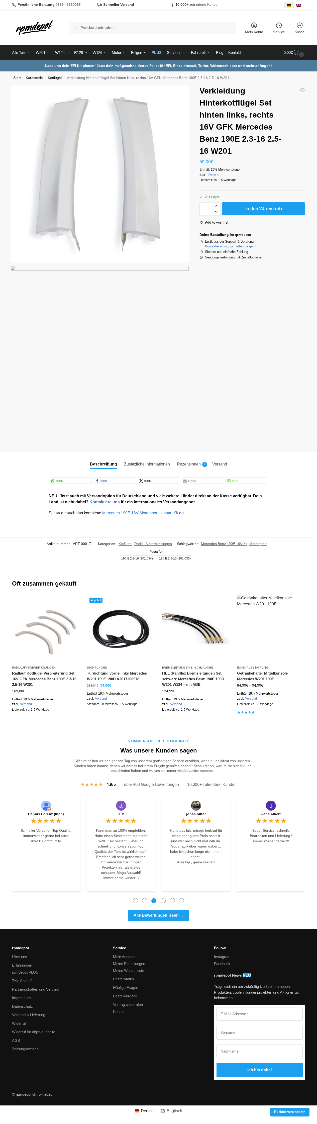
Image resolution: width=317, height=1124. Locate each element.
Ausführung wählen (196, 721)
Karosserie (34, 78)
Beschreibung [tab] (103, 464)
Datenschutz (22, 1006)
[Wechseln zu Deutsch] (289, 5)
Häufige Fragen (125, 987)
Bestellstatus (123, 979)
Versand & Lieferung (28, 1015)
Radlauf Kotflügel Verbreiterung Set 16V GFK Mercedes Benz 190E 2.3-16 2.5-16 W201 (44, 679)
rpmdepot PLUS (25, 972)
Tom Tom (46, 814)
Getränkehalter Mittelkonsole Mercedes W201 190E (262, 676)
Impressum (21, 998)
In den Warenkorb (263, 208)
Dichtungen (97, 667)
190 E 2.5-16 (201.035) (175, 558)
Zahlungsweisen (25, 1049)
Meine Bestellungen (129, 964)
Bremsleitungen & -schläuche (187, 667)
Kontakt (119, 1011)
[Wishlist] (72, 602)
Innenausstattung (252, 667)
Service (279, 32)
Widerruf (19, 1023)
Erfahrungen (22, 965)
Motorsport (258, 544)
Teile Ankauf (22, 981)
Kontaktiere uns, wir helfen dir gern (230, 246)
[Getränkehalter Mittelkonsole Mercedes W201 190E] (271, 629)
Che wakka (121, 814)
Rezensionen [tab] (191, 464)
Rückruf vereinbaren (289, 1112)
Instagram (222, 957)
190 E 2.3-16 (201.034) (137, 558)
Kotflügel (55, 78)
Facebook (222, 964)
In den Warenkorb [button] (46, 721)
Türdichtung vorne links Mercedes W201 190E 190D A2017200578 (117, 676)
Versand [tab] (219, 464)
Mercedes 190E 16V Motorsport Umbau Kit (140, 513)
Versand (213, 174)
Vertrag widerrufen (128, 1004)
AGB (16, 1040)
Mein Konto (254, 32)
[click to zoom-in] (100, 174)
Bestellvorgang (125, 996)
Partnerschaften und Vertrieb (35, 989)
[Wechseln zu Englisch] (298, 5)
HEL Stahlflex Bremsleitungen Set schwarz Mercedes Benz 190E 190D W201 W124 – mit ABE (193, 679)
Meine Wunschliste (128, 970)
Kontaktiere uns (104, 502)
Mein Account (124, 957)
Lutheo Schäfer (271, 814)
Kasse (299, 32)
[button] (294, 52)
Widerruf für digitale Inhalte (33, 1032)
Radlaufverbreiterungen (153, 544)
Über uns (19, 957)
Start (17, 78)
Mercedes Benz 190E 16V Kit (224, 544)
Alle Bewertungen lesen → (159, 915)
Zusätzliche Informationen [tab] (147, 464)
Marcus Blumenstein (196, 814)
